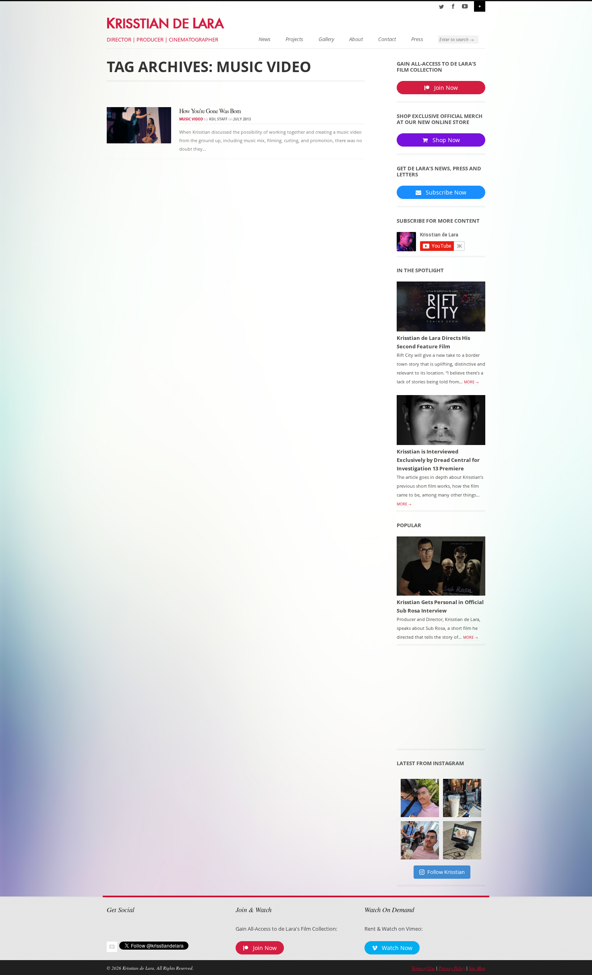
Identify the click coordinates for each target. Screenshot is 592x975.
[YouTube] (465, 6)
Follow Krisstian (446, 872)
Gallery (326, 39)
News (265, 39)
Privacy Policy (452, 968)
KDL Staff (218, 119)
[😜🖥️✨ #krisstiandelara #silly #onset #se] (462, 840)
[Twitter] (441, 6)
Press (417, 39)
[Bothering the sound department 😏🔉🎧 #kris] (420, 798)
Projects (294, 39)
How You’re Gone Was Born (210, 111)
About (356, 39)
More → (471, 382)
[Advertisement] (441, 700)
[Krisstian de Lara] (166, 21)
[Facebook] (453, 6)
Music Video (191, 119)
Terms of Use (423, 968)
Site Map (477, 968)
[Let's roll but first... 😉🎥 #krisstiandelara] (420, 840)
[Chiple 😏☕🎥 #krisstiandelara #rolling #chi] (462, 798)
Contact (387, 39)
